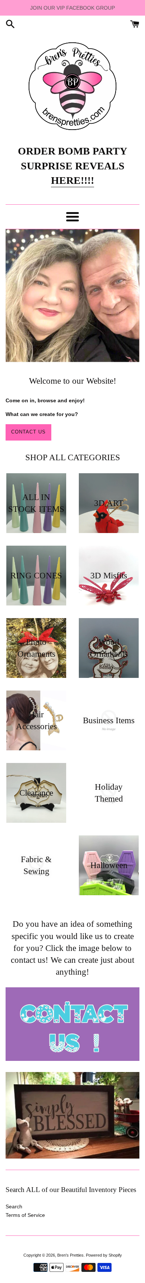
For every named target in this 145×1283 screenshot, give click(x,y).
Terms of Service (25, 1215)
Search (14, 1206)
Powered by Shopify (104, 1255)
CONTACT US (28, 432)
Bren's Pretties (70, 1255)
